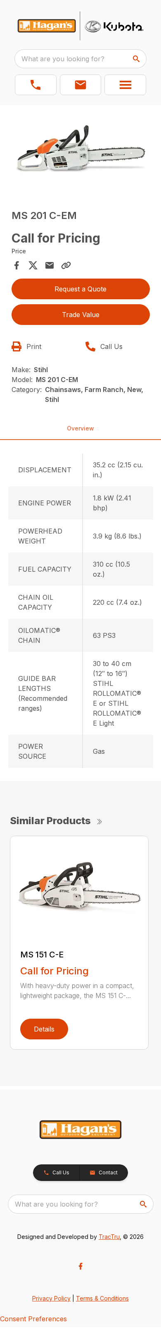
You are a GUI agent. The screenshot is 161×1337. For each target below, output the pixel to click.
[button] (36, 85)
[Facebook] (80, 1266)
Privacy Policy (51, 1298)
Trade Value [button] (80, 314)
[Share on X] (33, 265)
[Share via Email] (49, 265)
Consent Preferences (33, 1319)
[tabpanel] (81, 151)
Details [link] (44, 1029)
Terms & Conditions (102, 1298)
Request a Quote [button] (80, 289)
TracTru (109, 1236)
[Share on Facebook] (16, 265)
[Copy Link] (66, 265)
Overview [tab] (80, 428)
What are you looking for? (62, 59)
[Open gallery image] (81, 150)
